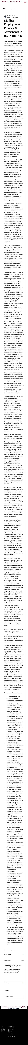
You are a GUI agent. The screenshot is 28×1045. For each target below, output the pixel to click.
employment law (12, 8)
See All (22, 960)
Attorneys (3, 1029)
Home (2, 1026)
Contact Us (3, 1030)
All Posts (4, 8)
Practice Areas (4, 1028)
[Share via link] (14, 950)
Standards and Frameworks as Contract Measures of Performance (12, 966)
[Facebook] (10, 1036)
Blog (1, 1031)
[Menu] (25, 2)
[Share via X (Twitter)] (8, 950)
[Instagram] (14, 1036)
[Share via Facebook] (4, 950)
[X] (12, 1036)
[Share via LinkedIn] (11, 950)
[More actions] (23, 16)
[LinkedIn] (8, 1036)
